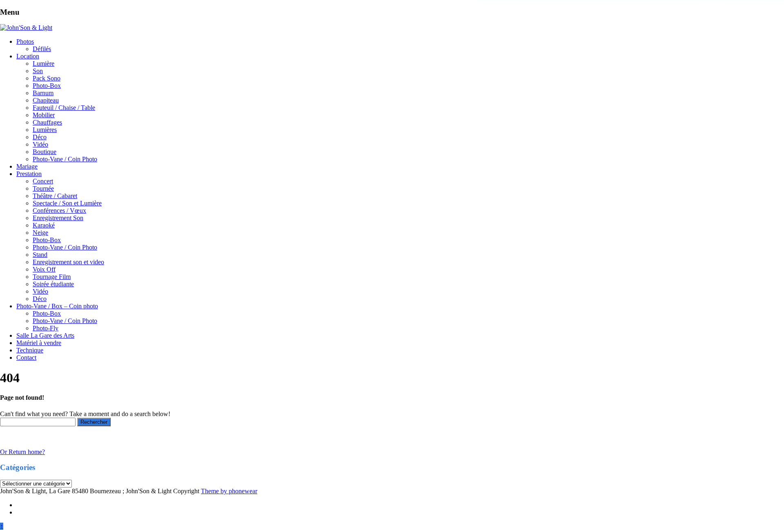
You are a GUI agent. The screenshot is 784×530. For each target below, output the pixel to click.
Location (27, 56)
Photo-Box (47, 85)
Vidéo (40, 144)
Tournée (43, 188)
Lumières (45, 129)
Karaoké (44, 225)
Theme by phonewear (229, 491)
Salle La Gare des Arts (45, 335)
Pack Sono (46, 78)
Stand (40, 254)
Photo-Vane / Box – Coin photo (57, 306)
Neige (40, 232)
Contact (26, 357)
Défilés (42, 48)
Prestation (29, 173)
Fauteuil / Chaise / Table (64, 107)
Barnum (43, 92)
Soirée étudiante (53, 284)
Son (38, 70)
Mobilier (44, 114)
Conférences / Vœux (59, 210)
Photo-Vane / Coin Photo (65, 159)
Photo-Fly (45, 328)
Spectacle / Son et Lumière (67, 203)
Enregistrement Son (58, 217)
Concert (43, 181)
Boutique (44, 151)
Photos (25, 41)
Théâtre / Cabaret (55, 195)
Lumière (43, 63)
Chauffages (47, 122)
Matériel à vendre (38, 342)
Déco (40, 137)
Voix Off (44, 269)
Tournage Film (52, 276)
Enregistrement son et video (68, 261)
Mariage (27, 166)
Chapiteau (46, 100)
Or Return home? (22, 451)
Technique (29, 350)
